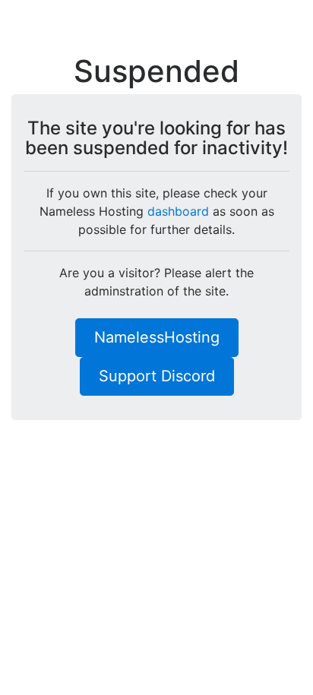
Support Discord (157, 376)
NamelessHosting (157, 337)
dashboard (178, 211)
